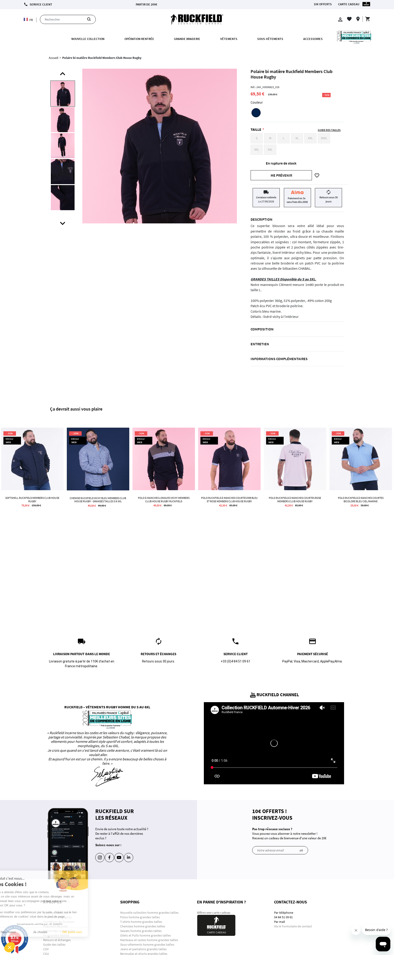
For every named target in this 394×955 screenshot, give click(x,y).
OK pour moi (84, 932)
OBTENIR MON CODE (226, 100)
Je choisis (52, 932)
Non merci (20, 932)
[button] (9, 947)
